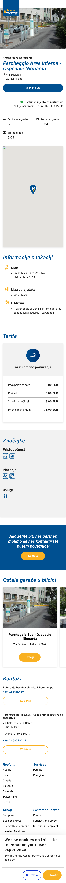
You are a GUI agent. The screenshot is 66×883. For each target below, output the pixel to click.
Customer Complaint (45, 826)
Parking (37, 770)
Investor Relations (14, 831)
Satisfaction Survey (45, 821)
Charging (38, 775)
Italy (5, 775)
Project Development (16, 826)
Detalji (30, 657)
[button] (33, 190)
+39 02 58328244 (14, 740)
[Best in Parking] (11, 8)
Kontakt (33, 556)
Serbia (6, 802)
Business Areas (12, 821)
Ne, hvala (32, 875)
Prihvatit (52, 875)
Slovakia (8, 786)
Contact (37, 815)
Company (8, 815)
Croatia (7, 780)
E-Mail (27, 701)
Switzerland (10, 797)
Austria (7, 770)
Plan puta (34, 88)
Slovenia (8, 791)
